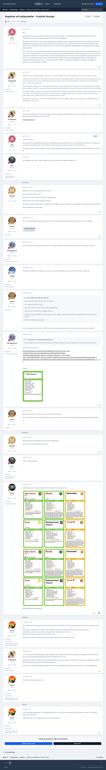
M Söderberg (12, 81)
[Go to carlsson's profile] (12, 220)
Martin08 (12, 196)
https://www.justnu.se (29, 120)
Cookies (6, 767)
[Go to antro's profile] (6, 21)
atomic (12, 493)
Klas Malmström (12, 251)
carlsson (12, 226)
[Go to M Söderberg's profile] (12, 75)
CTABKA (12, 276)
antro (9, 21)
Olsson (12, 631)
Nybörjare (23, 21)
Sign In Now (77, 743)
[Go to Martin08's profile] (12, 190)
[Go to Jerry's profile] (12, 160)
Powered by (95, 767)
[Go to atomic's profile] (12, 487)
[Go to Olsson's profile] (12, 625)
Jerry (12, 165)
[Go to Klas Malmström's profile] (12, 245)
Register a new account (28, 743)
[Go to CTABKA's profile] (12, 270)
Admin (12, 228)
